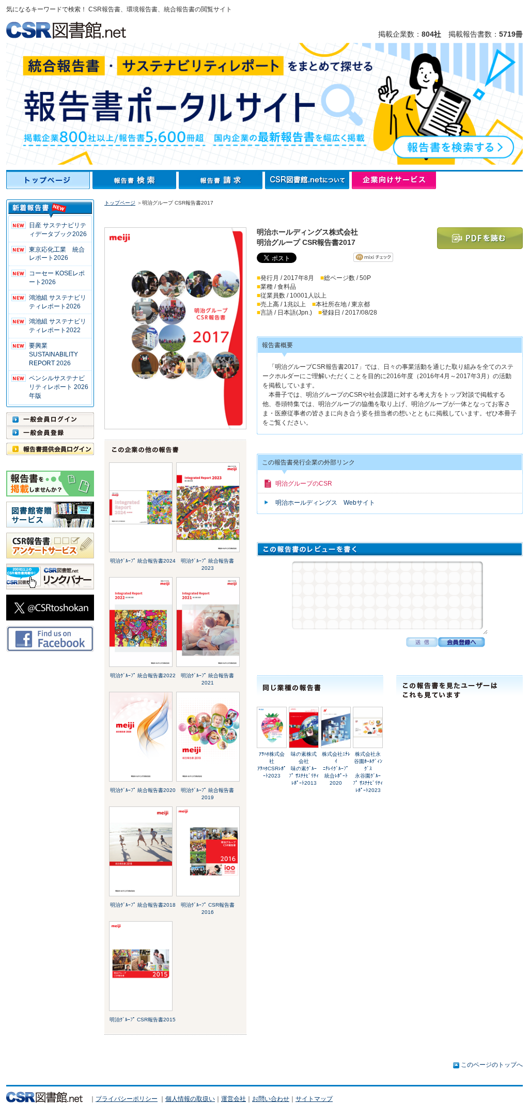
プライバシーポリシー (127, 1098)
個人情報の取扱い (190, 1098)
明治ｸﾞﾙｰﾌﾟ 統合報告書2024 (143, 561)
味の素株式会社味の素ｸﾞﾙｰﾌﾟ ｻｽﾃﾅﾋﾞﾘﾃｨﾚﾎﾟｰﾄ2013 (304, 768)
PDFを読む (480, 238)
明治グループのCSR (303, 483)
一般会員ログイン (50, 419)
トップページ (49, 180)
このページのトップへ (492, 1064)
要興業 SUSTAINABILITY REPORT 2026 (53, 354)
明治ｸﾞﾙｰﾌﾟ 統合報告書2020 (143, 790)
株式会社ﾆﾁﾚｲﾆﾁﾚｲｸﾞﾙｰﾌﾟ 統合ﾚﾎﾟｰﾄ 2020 (338, 768)
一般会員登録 (50, 432)
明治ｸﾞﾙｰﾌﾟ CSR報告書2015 (143, 1019)
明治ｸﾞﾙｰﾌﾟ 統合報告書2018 (143, 905)
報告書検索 (135, 180)
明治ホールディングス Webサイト (325, 502)
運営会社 (233, 1098)
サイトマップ (314, 1098)
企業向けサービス (394, 180)
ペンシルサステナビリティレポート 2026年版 (58, 387)
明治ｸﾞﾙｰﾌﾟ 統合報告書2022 (143, 675)
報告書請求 (222, 180)
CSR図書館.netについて (308, 180)
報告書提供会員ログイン (50, 449)
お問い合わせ (270, 1098)
